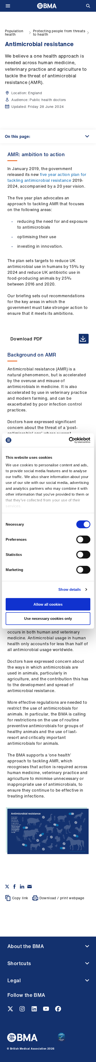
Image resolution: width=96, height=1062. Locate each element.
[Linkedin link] (34, 1010)
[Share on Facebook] (14, 886)
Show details (69, 589)
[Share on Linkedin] (22, 886)
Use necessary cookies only (48, 618)
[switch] (83, 539)
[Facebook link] (58, 1010)
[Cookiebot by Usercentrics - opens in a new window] (69, 440)
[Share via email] (29, 886)
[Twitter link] (10, 1010)
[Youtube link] (46, 1010)
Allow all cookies (48, 604)
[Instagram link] (22, 1010)
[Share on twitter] (7, 886)
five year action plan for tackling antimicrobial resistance (46, 177)
